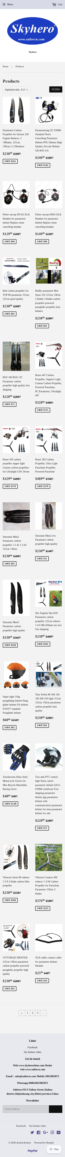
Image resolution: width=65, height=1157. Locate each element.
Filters (56, 89)
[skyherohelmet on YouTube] (58, 1133)
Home (5, 66)
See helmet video (32, 1052)
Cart (59, 4)
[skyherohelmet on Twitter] (32, 1133)
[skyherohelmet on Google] (45, 1133)
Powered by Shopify (44, 1142)
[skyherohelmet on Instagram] (52, 1133)
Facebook (32, 1047)
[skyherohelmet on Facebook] (38, 1133)
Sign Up (55, 1109)
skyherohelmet (23, 1142)
